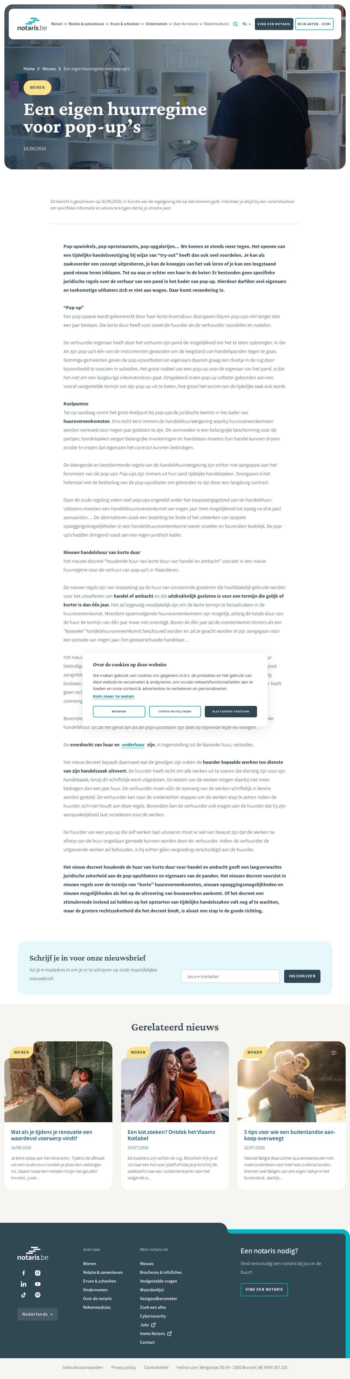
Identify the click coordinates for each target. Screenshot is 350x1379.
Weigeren (119, 711)
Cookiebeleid (156, 1367)
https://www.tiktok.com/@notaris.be (23, 1294)
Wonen (57, 24)
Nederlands (35, 1314)
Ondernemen (156, 24)
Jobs (144, 1324)
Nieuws (49, 68)
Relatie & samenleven (86, 24)
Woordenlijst (152, 1289)
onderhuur (133, 745)
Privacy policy (123, 1367)
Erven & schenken (124, 24)
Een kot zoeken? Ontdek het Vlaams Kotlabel (171, 1135)
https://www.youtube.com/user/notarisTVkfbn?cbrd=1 (37, 1284)
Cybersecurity (153, 1316)
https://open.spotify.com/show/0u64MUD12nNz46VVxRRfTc (37, 1294)
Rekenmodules (216, 24)
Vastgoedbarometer (158, 1298)
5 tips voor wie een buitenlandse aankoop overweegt (290, 1135)
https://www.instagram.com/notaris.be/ (37, 1273)
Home (29, 68)
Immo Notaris (152, 1333)
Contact (147, 1342)
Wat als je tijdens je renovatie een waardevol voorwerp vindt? (51, 1135)
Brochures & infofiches (161, 1272)
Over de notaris (185, 24)
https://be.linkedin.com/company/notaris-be (23, 1284)
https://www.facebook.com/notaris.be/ (23, 1273)
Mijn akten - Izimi (314, 24)
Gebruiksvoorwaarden (83, 1367)
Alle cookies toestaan (230, 711)
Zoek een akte (153, 1307)
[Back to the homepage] (32, 24)
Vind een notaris (274, 24)
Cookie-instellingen (174, 711)
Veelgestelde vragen (158, 1281)
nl (245, 24)
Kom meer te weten (113, 696)
